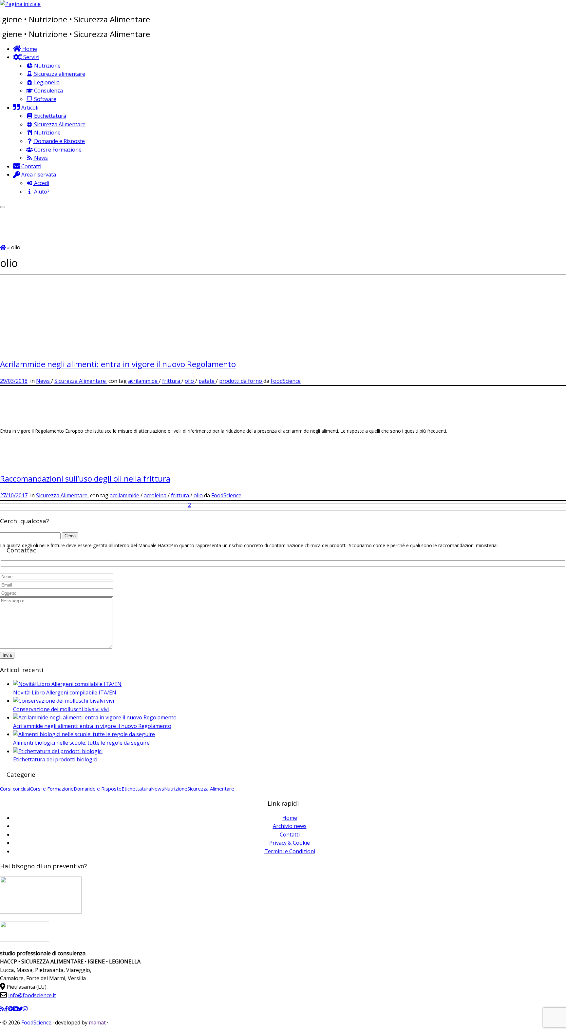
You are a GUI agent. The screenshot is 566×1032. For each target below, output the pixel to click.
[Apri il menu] (2, 207)
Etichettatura (136, 788)
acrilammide (143, 380)
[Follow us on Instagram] (25, 1008)
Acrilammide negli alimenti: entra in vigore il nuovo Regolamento (118, 364)
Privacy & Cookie (289, 842)
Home (289, 817)
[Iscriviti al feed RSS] (2, 1008)
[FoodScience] (3, 247)
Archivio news (290, 826)
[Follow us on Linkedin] (15, 1008)
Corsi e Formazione (52, 788)
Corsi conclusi (15, 788)
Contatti (290, 834)
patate (207, 380)
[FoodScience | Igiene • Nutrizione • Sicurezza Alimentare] (20, 4)
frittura (171, 380)
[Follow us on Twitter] (20, 1008)
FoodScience (286, 380)
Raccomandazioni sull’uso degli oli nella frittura (85, 478)
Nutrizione (175, 788)
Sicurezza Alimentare (80, 380)
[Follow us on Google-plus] (10, 1008)
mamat (97, 1022)
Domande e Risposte (98, 788)
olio (190, 380)
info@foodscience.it (32, 995)
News (43, 380)
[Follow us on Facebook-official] (6, 1008)
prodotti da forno (241, 380)
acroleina (156, 495)
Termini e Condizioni (289, 851)
